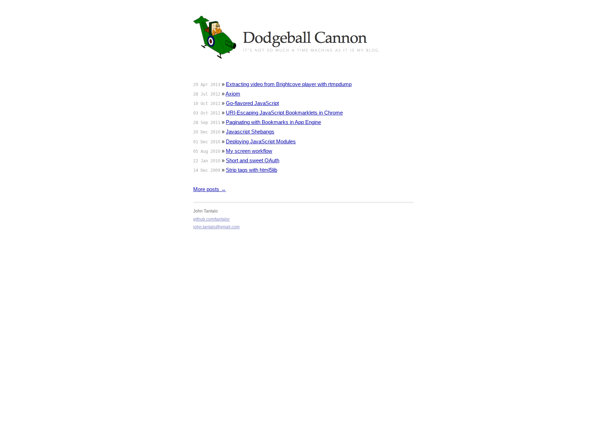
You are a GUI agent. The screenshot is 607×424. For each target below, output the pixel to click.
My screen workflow (249, 151)
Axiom (233, 94)
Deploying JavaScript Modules (261, 141)
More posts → (209, 189)
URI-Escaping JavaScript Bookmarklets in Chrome (284, 113)
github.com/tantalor (211, 219)
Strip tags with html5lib (251, 170)
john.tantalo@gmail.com (216, 226)
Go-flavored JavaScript (252, 103)
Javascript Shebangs (250, 132)
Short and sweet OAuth (252, 160)
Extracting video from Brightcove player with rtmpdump (289, 84)
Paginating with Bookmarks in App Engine (273, 122)
